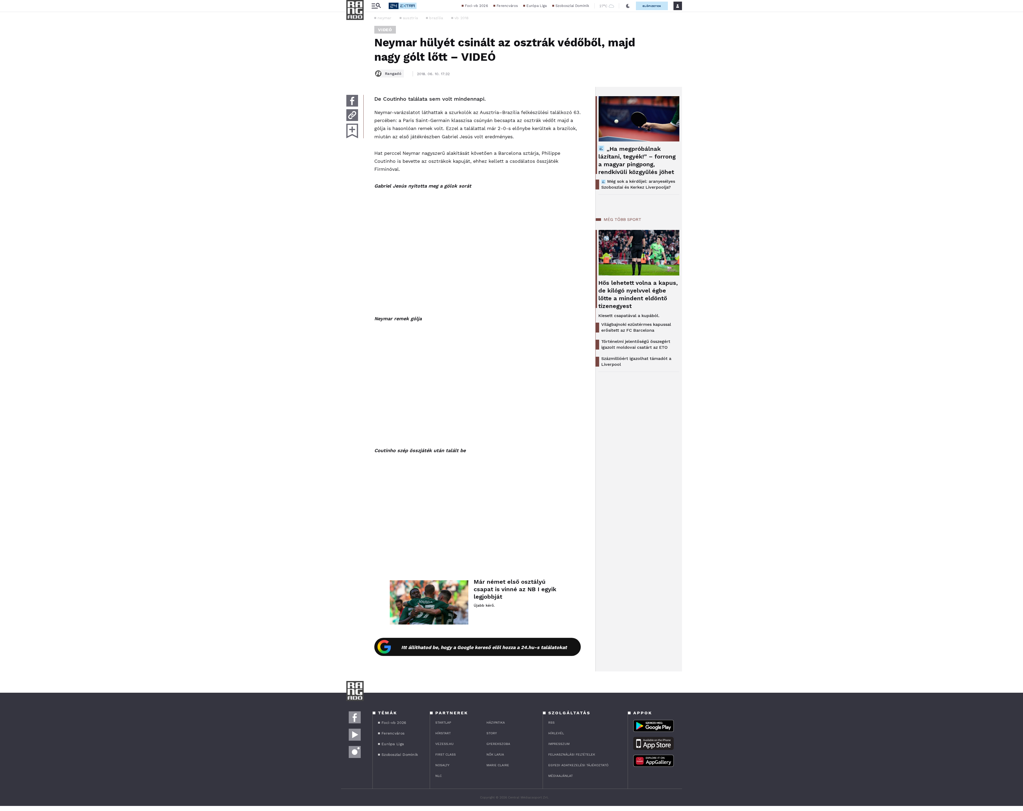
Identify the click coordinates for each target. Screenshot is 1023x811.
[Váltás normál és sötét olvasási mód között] (628, 6)
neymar (384, 18)
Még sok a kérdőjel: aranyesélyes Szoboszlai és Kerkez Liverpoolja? (638, 184)
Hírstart (443, 733)
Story (491, 733)
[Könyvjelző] (352, 131)
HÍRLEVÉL (556, 733)
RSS (551, 722)
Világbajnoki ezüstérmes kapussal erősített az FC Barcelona (636, 327)
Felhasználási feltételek (571, 754)
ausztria (410, 18)
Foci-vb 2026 (476, 6)
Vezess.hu (444, 744)
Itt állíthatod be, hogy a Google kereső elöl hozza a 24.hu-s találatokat (484, 647)
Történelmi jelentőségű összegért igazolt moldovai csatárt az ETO (635, 344)
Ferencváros (507, 6)
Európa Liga (536, 6)
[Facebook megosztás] (352, 101)
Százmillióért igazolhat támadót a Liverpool (636, 361)
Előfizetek (652, 6)
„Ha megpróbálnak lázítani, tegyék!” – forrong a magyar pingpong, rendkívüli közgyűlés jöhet (637, 160)
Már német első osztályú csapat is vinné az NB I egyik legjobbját (515, 589)
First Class (445, 754)
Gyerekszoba (498, 744)
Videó (385, 29)
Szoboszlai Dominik (572, 6)
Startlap (443, 722)
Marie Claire (497, 765)
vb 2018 (461, 18)
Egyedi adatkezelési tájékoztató (578, 765)
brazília (436, 18)
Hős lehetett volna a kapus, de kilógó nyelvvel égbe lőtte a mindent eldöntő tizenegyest (638, 294)
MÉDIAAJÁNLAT (560, 776)
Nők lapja (495, 754)
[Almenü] (376, 6)
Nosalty (442, 765)
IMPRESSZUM (559, 744)
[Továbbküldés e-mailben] (352, 115)
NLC (438, 776)
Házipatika (495, 722)
